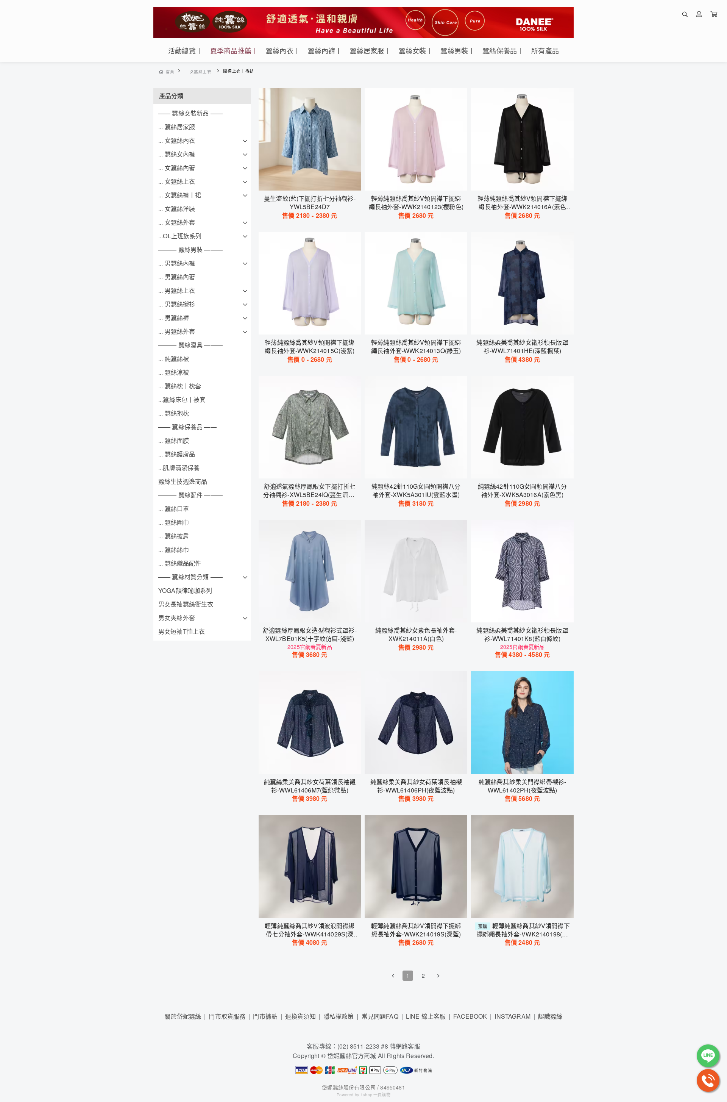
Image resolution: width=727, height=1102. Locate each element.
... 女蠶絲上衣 (198, 71)
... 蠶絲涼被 (173, 372)
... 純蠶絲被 (173, 358)
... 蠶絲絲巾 (173, 549)
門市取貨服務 (227, 1016)
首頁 (170, 71)
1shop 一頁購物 (375, 1094)
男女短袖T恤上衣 (181, 631)
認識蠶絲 (550, 1016)
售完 (309, 324)
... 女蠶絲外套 (176, 222)
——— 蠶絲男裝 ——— (190, 249)
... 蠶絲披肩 (173, 535)
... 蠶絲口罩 (173, 508)
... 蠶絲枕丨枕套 (179, 385)
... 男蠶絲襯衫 (176, 304)
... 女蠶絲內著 (176, 167)
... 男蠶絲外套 (176, 331)
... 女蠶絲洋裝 (176, 208)
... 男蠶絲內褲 (176, 263)
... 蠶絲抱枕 (173, 413)
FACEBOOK (470, 1016)
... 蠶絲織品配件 (179, 563)
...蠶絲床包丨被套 (182, 399)
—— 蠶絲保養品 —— (187, 426)
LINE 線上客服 (426, 1016)
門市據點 (265, 1016)
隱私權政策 (338, 1016)
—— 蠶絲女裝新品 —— (190, 113)
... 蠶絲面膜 (173, 440)
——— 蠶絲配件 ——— (190, 495)
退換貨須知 (300, 1016)
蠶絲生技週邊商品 (182, 481)
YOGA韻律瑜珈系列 (185, 590)
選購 (313, 180)
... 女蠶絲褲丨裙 (179, 195)
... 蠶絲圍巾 (173, 522)
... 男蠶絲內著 (176, 276)
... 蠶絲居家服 (176, 126)
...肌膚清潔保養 (179, 467)
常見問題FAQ (380, 1016)
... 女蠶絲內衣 (176, 140)
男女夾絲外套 (176, 617)
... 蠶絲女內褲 (176, 154)
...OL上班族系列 (180, 235)
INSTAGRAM (512, 1016)
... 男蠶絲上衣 (176, 290)
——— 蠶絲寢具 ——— (190, 345)
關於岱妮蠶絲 (182, 1016)
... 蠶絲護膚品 (176, 454)
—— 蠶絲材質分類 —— (190, 576)
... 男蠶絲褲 (173, 317)
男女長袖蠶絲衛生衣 (185, 604)
